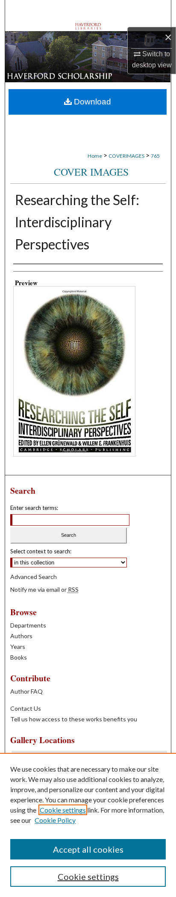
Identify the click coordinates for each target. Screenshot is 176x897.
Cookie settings (63, 810)
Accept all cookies (88, 849)
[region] (88, 825)
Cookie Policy (55, 820)
